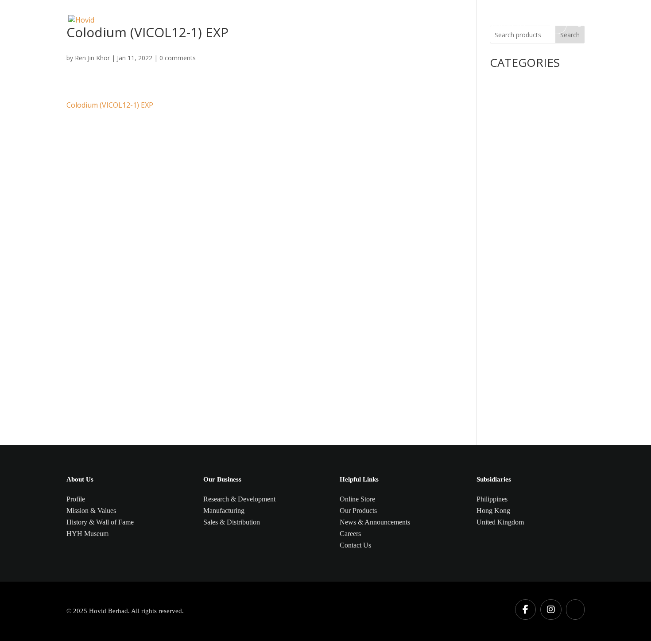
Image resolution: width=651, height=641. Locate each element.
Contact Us (506, 25)
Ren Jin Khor (92, 58)
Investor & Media (407, 25)
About (356, 25)
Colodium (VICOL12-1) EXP (109, 105)
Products (276, 25)
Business (318, 25)
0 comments (177, 58)
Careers (462, 25)
